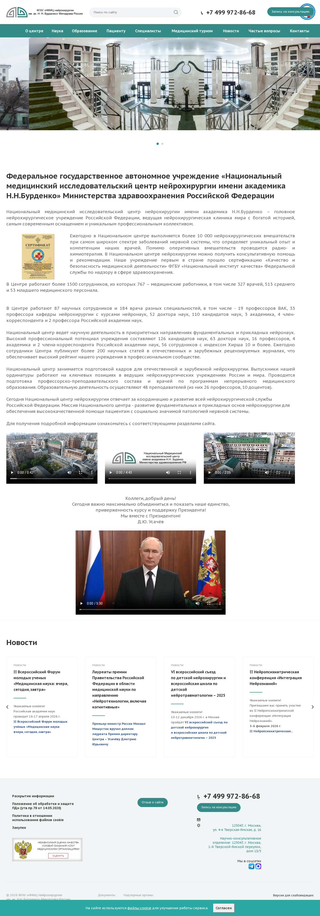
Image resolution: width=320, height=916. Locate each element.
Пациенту (116, 31)
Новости (231, 31)
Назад (7, 707)
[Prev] (7, 96)
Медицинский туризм (192, 31)
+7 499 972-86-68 (231, 12)
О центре (34, 31)
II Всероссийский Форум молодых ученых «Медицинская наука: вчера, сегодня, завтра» (41, 681)
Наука (57, 31)
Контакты (299, 31)
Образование (84, 31)
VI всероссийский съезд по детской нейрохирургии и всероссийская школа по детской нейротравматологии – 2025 (198, 684)
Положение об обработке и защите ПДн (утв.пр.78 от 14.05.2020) (43, 806)
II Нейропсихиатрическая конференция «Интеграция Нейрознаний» (276, 678)
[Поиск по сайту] (176, 12)
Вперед (312, 707)
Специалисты (148, 31)
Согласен (224, 908)
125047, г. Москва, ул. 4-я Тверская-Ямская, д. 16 (237, 827)
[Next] (312, 96)
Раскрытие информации (33, 796)
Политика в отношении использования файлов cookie (38, 818)
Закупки (19, 828)
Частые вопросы (264, 31)
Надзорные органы (138, 895)
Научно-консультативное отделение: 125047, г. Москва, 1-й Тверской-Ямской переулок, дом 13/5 (234, 844)
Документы (106, 895)
